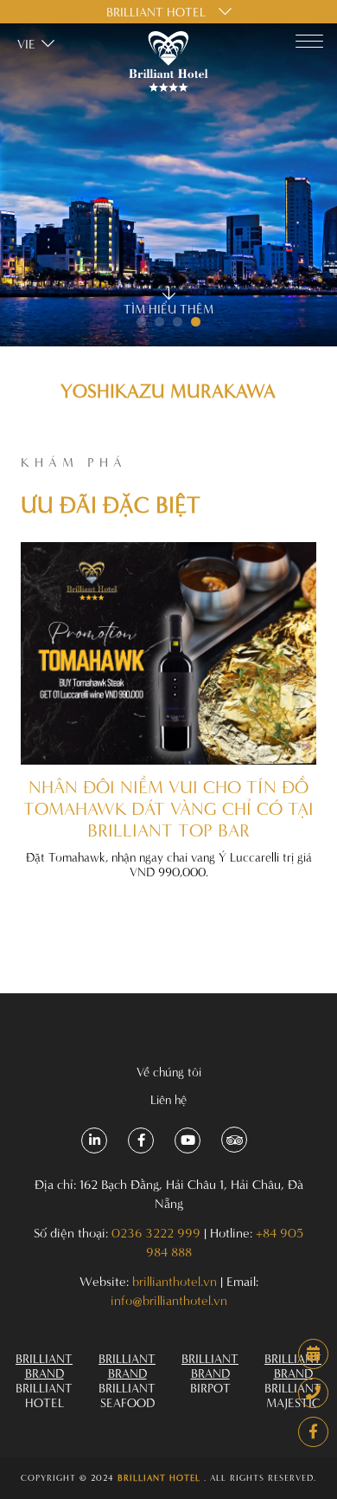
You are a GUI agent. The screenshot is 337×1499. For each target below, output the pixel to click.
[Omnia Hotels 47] (313, 1393)
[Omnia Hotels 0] (168, 62)
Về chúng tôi (169, 1071)
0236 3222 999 (155, 1232)
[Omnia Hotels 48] (313, 1432)
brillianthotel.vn (174, 1281)
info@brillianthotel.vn (169, 1300)
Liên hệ (168, 1099)
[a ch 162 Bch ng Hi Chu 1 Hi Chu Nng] (94, 1140)
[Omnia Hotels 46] (313, 1354)
